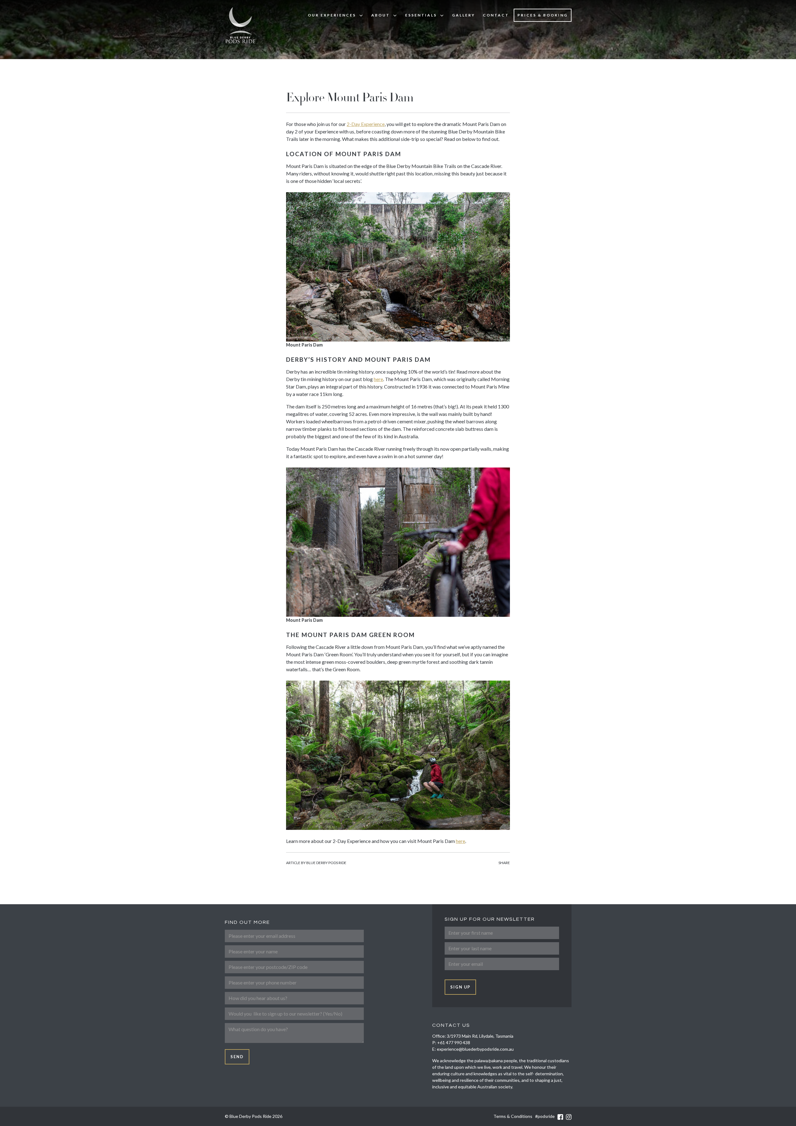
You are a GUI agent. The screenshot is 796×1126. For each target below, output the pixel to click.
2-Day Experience (366, 124)
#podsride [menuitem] (545, 1116)
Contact (496, 15)
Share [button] (504, 862)
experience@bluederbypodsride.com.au (475, 1049)
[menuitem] (336, 15)
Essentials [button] (421, 15)
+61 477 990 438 (453, 1042)
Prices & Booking (542, 15)
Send (237, 1056)
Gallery (463, 15)
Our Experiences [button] (332, 15)
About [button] (380, 15)
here (378, 379)
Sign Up (460, 986)
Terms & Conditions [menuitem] (512, 1116)
